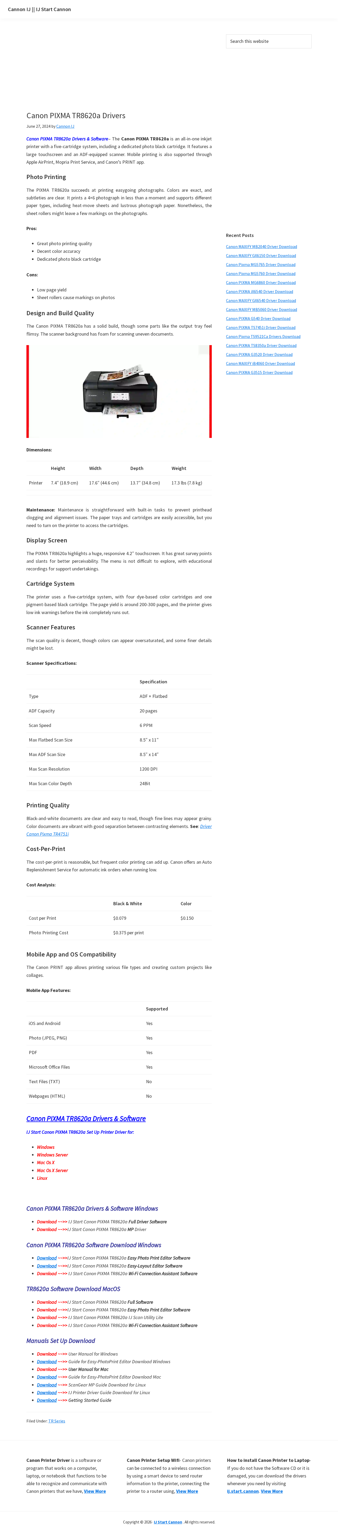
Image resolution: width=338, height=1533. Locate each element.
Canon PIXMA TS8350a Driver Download (261, 345)
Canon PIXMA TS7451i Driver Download (260, 327)
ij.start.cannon (243, 1491)
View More (95, 1491)
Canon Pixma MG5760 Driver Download (260, 273)
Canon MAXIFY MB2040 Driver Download (261, 246)
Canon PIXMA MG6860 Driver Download (261, 282)
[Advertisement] (118, 73)
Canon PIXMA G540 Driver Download (258, 318)
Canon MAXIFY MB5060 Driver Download (261, 309)
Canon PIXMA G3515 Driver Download (259, 372)
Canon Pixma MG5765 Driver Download (260, 264)
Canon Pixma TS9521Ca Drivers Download (263, 336)
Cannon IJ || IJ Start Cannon (39, 9)
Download (47, 1258)
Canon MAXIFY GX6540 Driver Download (261, 300)
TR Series (56, 1421)
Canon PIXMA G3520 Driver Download (259, 354)
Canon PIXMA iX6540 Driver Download (259, 291)
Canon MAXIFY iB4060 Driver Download (260, 363)
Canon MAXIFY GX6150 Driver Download (261, 255)
